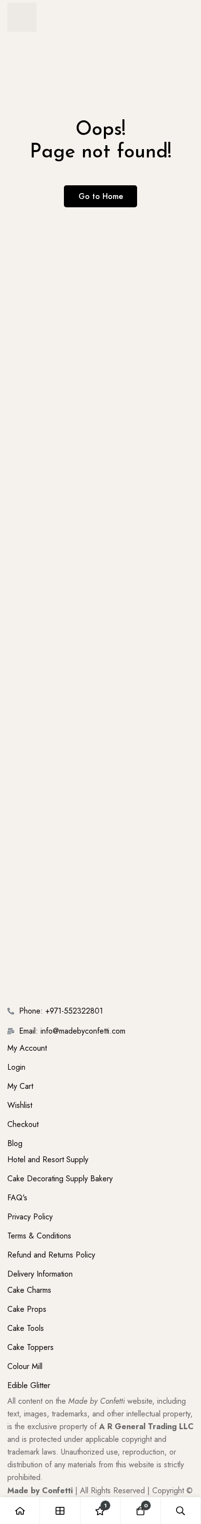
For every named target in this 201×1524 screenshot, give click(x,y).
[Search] (181, 1510)
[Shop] (60, 1510)
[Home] (20, 1510)
